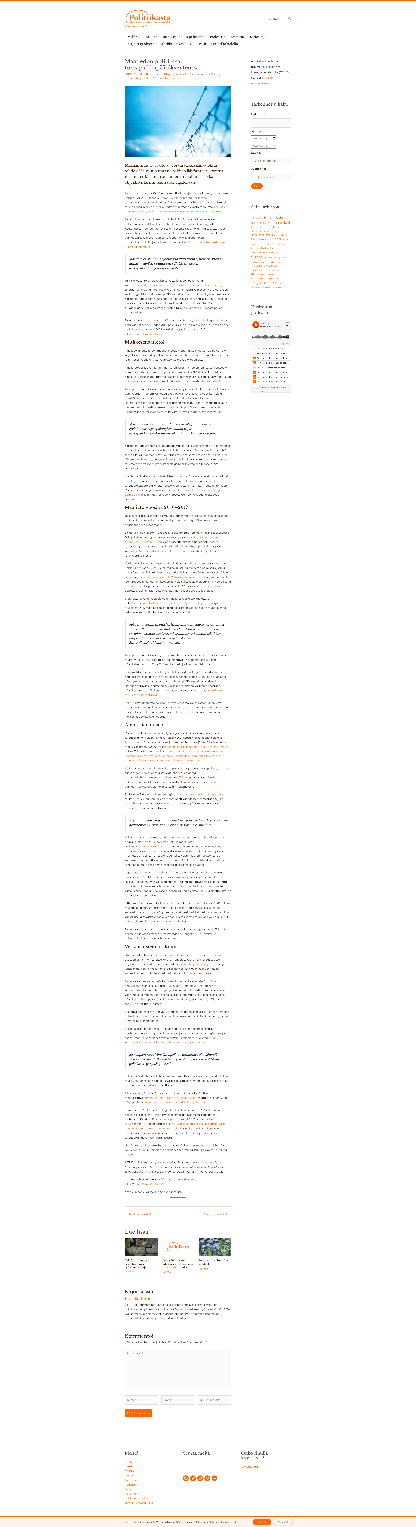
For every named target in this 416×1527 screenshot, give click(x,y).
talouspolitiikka (280, 258)
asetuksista (233, 1522)
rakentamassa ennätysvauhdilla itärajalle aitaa (175, 1102)
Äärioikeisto (276, 287)
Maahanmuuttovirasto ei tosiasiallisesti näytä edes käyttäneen (172, 603)
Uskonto (271, 274)
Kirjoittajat (259, 37)
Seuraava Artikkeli (217, 1214)
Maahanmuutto (200, 74)
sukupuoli (273, 252)
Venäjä (273, 278)
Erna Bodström (162, 74)
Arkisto (152, 37)
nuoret (286, 239)
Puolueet (280, 244)
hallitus (267, 227)
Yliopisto (278, 283)
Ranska (255, 248)
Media (276, 239)
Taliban (184, 777)
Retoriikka (268, 248)
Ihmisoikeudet (269, 231)
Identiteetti (256, 231)
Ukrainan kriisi (273, 270)
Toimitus (237, 37)
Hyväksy (262, 1522)
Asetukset (283, 1522)
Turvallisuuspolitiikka (265, 266)
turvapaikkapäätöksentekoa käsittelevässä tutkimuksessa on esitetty (177, 285)
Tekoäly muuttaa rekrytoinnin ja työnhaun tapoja (136, 1264)
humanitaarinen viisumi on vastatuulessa (170, 1097)
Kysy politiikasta (280, 235)
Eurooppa (256, 227)
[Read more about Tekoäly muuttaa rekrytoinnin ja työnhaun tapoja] (141, 1246)
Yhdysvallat (259, 283)
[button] (289, 19)
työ (264, 270)
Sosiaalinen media (259, 252)
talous (269, 257)
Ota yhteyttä (249, 1466)
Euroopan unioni (276, 222)
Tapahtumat (195, 37)
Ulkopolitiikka (258, 274)
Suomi (215, 74)
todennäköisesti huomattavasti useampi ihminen (198, 746)
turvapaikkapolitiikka (138, 78)
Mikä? (132, 37)
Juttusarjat (171, 37)
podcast (254, 244)
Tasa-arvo (257, 261)
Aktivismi (255, 218)
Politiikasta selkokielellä (218, 44)
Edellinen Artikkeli (138, 1214)
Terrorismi (270, 261)
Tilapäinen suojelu (200, 964)
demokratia (272, 217)
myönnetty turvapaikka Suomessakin (200, 794)
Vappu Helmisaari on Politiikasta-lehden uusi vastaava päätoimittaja (177, 1264)
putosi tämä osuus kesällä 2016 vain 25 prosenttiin (169, 577)
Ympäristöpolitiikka (260, 287)
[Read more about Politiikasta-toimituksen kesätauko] (215, 1246)
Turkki (280, 262)
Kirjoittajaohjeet (140, 44)
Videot (129, 1475)
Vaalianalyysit (258, 278)
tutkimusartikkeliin (151, 334)
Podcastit (217, 37)
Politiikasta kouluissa (176, 44)
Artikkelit (181, 74)
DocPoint (256, 222)
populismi (267, 243)
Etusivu (129, 1461)
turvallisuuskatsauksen (152, 846)
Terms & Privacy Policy (139, 1502)
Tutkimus (256, 270)
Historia (276, 227)
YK (270, 283)
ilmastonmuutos (261, 234)
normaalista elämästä (154, 551)
